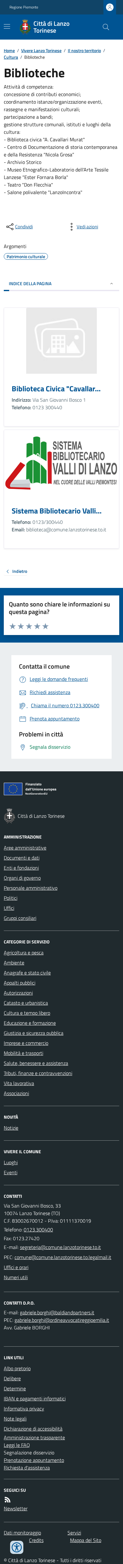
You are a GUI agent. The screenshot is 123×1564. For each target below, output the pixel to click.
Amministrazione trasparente (34, 1437)
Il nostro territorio (84, 50)
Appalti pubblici (19, 982)
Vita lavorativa (19, 1083)
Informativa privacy (24, 1408)
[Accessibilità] (17, 1547)
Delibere (12, 1378)
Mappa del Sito (85, 1540)
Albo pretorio (17, 1368)
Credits (36, 1540)
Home (9, 50)
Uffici (9, 908)
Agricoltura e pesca (24, 952)
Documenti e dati (21, 857)
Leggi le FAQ (17, 1445)
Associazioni (16, 1093)
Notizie (11, 1128)
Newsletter (15, 1508)
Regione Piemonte (23, 7)
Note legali (15, 1418)
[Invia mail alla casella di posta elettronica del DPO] (57, 1312)
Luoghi (11, 1162)
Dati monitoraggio (22, 1532)
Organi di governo (22, 878)
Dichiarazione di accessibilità (33, 1428)
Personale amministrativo (30, 888)
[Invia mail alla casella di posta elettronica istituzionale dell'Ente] (60, 1247)
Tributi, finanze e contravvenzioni (38, 1073)
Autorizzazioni (18, 993)
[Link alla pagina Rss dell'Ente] (7, 1499)
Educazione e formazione (30, 1023)
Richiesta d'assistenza (27, 1467)
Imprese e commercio (26, 1043)
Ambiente (14, 962)
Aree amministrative (25, 847)
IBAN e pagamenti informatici (35, 1398)
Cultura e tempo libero (27, 1013)
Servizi (74, 1532)
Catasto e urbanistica (26, 1003)
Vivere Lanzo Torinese (41, 50)
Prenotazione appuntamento (34, 1460)
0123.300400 (38, 1229)
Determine (15, 1388)
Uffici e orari (16, 1267)
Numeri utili (16, 1277)
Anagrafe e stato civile (27, 972)
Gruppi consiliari (20, 918)
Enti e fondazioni (21, 868)
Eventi (10, 1172)
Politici (10, 898)
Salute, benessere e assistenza (36, 1063)
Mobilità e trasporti (23, 1053)
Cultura (11, 57)
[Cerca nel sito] (103, 27)
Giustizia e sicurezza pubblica (33, 1033)
